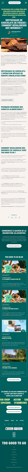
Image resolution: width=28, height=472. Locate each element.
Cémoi (19, 62)
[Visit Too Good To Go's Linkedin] (12, 217)
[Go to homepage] (2, 2)
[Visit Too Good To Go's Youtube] (19, 424)
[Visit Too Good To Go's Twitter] (16, 217)
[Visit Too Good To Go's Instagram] (8, 424)
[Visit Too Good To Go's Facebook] (8, 217)
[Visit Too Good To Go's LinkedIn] (5, 424)
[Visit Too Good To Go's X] (23, 424)
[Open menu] (26, 3)
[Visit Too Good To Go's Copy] (19, 217)
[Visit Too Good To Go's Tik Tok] (16, 424)
